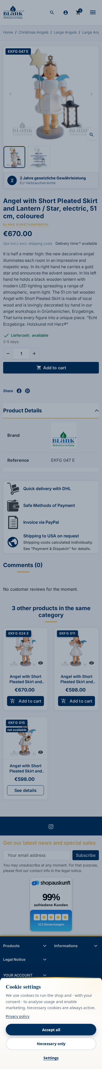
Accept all (51, 1029)
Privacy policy (17, 1016)
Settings (51, 1057)
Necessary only (51, 1043)
